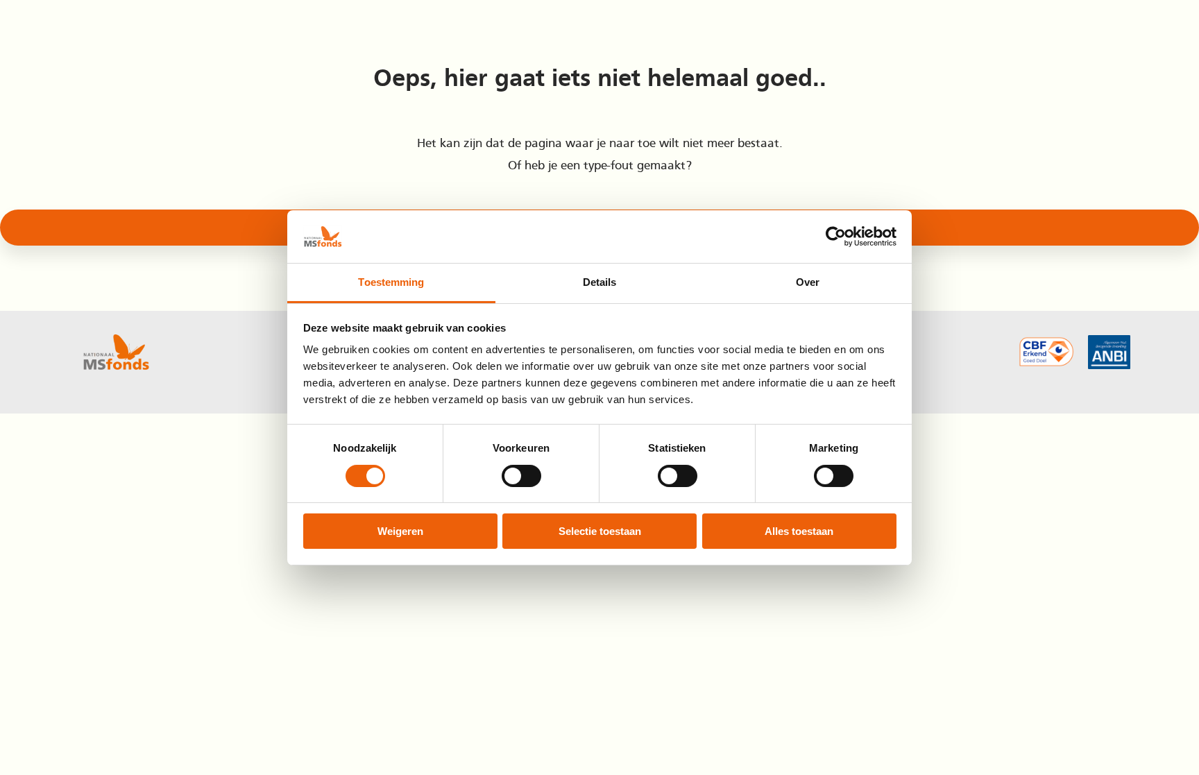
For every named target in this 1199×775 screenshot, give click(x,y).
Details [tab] (600, 282)
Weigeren (400, 531)
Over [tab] (807, 282)
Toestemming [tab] (391, 282)
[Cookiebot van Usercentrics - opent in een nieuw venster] (835, 236)
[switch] (521, 476)
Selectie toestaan (600, 531)
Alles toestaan (799, 531)
